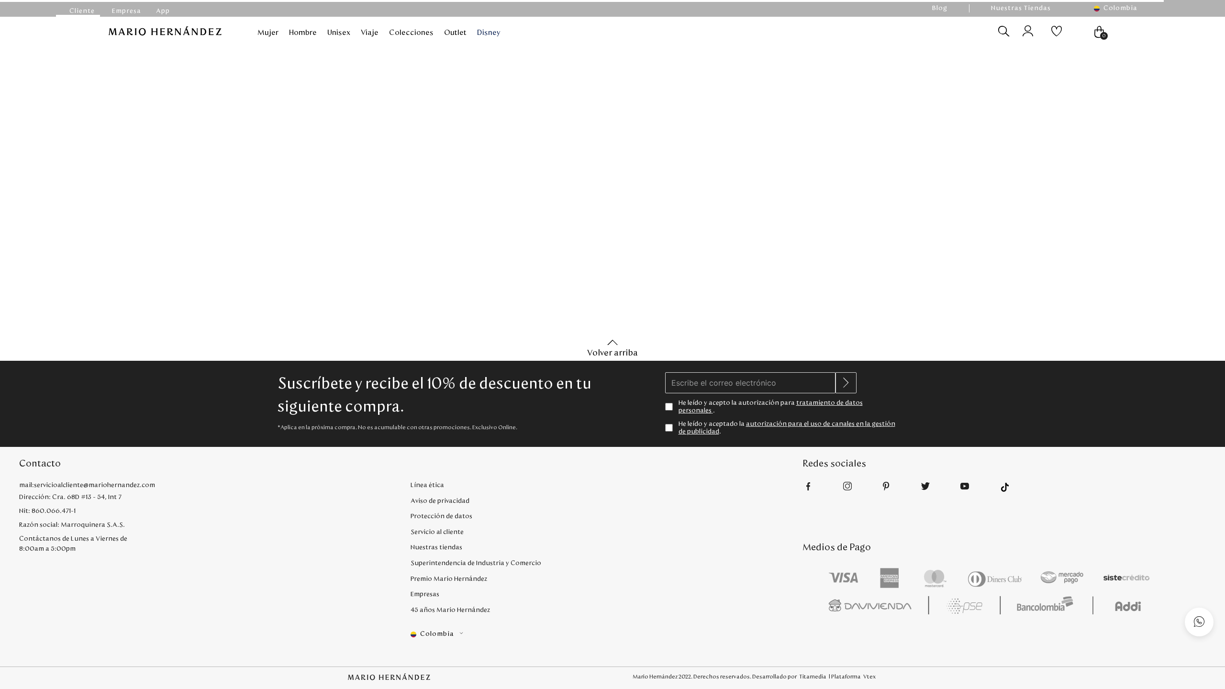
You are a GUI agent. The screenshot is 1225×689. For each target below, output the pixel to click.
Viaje (370, 32)
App (163, 11)
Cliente (82, 11)
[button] (1120, 8)
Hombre (303, 32)
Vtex (869, 676)
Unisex (338, 32)
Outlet (455, 32)
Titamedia (812, 676)
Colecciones (411, 32)
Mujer (267, 32)
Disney (489, 32)
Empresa (126, 11)
